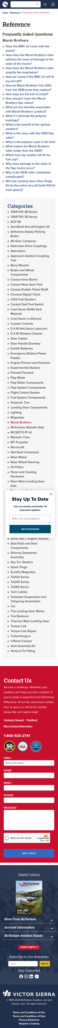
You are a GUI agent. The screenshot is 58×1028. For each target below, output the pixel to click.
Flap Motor (18, 377)
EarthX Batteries (22, 348)
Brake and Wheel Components (22, 272)
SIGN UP (44, 963)
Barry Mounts (20, 265)
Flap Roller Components (27, 382)
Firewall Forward (22, 372)
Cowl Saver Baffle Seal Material (26, 311)
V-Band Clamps (21, 641)
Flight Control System (25, 392)
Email (8, 783)
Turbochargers (21, 636)
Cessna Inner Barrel (24, 279)
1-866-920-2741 (17, 735)
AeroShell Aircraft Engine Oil (30, 226)
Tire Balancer (20, 616)
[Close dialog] (51, 494)
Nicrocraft (17, 447)
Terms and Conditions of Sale (29, 1016)
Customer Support (14, 720)
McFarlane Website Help (27, 427)
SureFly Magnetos (23, 572)
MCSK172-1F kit (21, 432)
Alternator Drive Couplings (29, 246)
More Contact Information (18, 726)
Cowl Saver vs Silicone (26, 318)
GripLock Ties (20, 402)
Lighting (16, 412)
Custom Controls (22, 323)
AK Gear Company (23, 241)
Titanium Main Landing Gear (30, 621)
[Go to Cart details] (45, 4)
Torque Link (19, 626)
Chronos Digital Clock (25, 294)
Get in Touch (29, 853)
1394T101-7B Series (24, 216)
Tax (13, 606)
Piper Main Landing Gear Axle (28, 483)
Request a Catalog (29, 1023)
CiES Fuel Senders (23, 299)
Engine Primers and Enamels (30, 362)
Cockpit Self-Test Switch (27, 304)
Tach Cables (19, 592)
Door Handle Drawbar (26, 343)
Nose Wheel (19, 457)
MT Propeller (19, 442)
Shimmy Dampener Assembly (24, 554)
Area (8, 758)
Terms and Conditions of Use (29, 1012)
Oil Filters (17, 467)
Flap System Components (28, 387)
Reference (15, 12)
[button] (29, 947)
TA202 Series (20, 577)
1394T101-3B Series (24, 211)
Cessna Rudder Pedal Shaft (29, 289)
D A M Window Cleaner (26, 333)
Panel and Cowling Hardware (23, 474)
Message (11, 808)
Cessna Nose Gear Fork (27, 284)
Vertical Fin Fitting (23, 651)
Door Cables (19, 338)
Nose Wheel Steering (25, 462)
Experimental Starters (25, 367)
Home (5, 12)
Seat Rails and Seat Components (24, 545)
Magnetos (17, 417)
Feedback (32, 720)
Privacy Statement (29, 1020)
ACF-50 (16, 221)
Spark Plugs (19, 567)
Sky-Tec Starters (22, 562)
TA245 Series (20, 582)
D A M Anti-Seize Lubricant (29, 328)
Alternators (18, 251)
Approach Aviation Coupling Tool (30, 258)
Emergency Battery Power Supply (28, 355)
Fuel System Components (28, 397)
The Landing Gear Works (27, 611)
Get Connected (30, 529)
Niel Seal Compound (25, 452)
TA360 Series (20, 587)
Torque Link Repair (23, 631)
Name (8, 770)
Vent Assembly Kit (23, 646)
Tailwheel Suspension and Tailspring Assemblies (28, 599)
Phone (8, 795)
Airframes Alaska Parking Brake (28, 233)
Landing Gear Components (29, 407)
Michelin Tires (20, 437)
